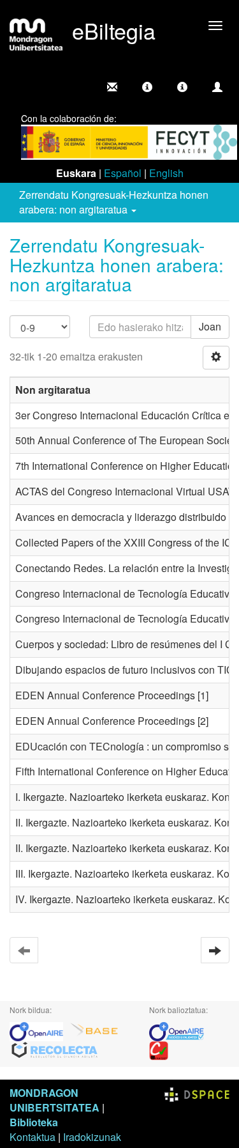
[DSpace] (196, 1092)
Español (122, 173)
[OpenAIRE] (39, 1030)
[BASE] (94, 1030)
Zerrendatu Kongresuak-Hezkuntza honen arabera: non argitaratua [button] (113, 202)
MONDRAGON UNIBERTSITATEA (54, 1100)
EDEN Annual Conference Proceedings (105, 695)
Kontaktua (32, 1136)
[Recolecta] (55, 1049)
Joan (210, 326)
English (166, 173)
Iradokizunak (92, 1136)
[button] (147, 86)
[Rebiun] (158, 1049)
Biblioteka (34, 1122)
